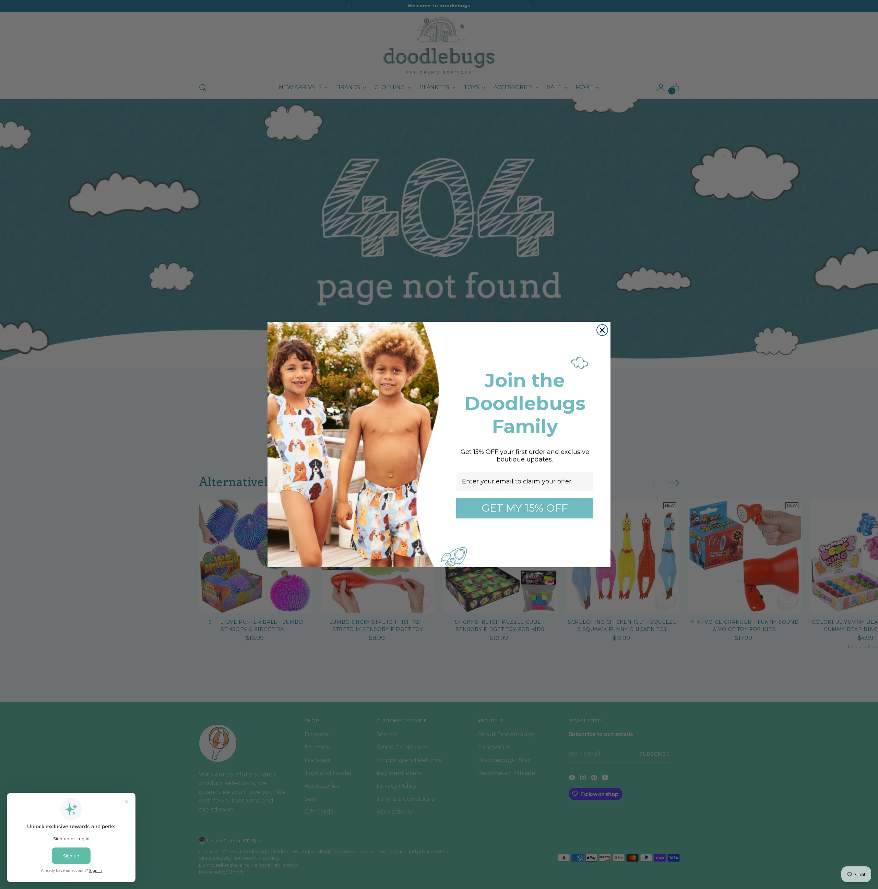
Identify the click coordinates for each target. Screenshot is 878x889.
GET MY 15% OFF (525, 508)
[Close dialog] (602, 330)
